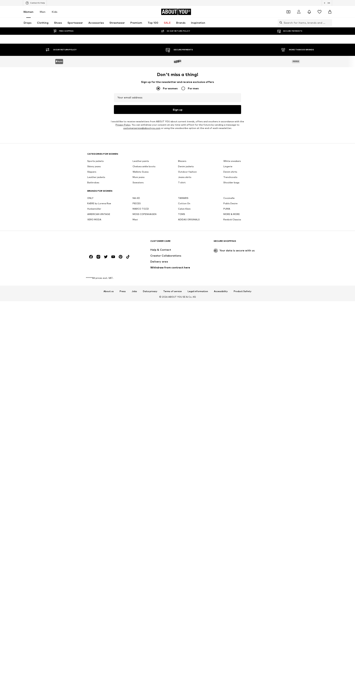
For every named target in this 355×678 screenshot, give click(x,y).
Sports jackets (95, 407)
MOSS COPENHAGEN (144, 460)
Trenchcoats (230, 423)
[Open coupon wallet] (288, 12)
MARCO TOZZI (141, 455)
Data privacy (150, 537)
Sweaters (138, 429)
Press (123, 537)
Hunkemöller (94, 455)
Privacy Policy (123, 371)
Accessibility (221, 537)
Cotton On (184, 449)
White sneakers (232, 407)
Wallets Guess (141, 418)
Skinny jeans (94, 412)
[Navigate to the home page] (107, 489)
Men (42, 11)
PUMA (226, 455)
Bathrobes (93, 429)
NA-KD (136, 444)
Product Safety (242, 537)
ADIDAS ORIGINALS (189, 466)
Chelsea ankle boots (144, 412)
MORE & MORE (231, 460)
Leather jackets (96, 423)
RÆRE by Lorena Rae (99, 449)
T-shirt (182, 429)
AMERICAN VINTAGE (98, 460)
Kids (54, 11)
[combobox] (177, 85)
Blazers (182, 407)
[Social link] (91, 503)
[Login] (299, 12)
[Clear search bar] (329, 22)
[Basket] (330, 12)
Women (28, 11)
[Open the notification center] (309, 12)
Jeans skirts (184, 423)
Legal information (198, 537)
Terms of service (172, 537)
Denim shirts (230, 418)
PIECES (137, 449)
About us (109, 537)
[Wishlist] (319, 12)
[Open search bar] (280, 22)
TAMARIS (183, 444)
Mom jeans (139, 423)
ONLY (90, 444)
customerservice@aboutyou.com (141, 374)
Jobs (134, 537)
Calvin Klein (184, 455)
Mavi (135, 466)
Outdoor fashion (187, 418)
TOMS (181, 460)
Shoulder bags (231, 429)
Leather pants (141, 407)
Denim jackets (186, 412)
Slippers (91, 418)
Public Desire (230, 449)
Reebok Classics (232, 466)
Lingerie (227, 412)
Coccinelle (229, 444)
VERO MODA (94, 466)
